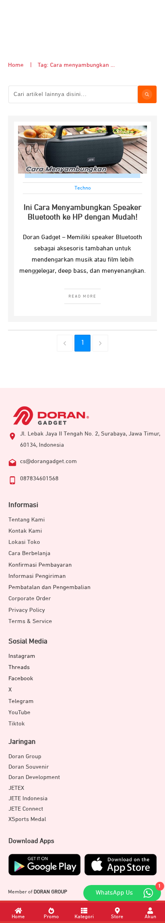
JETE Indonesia (28, 798)
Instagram (21, 656)
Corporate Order (29, 598)
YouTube (19, 712)
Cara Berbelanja (29, 553)
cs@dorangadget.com (48, 461)
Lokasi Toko (24, 542)
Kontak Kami (25, 531)
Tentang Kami (26, 520)
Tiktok (16, 724)
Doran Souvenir (28, 767)
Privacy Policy (26, 610)
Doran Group (24, 756)
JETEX (16, 788)
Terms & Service (30, 621)
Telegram (21, 701)
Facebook (20, 678)
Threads (19, 667)
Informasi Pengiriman (37, 576)
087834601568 (39, 478)
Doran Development (34, 777)
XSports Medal (27, 819)
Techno (82, 188)
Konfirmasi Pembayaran (40, 565)
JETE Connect (25, 809)
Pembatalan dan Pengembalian (49, 587)
